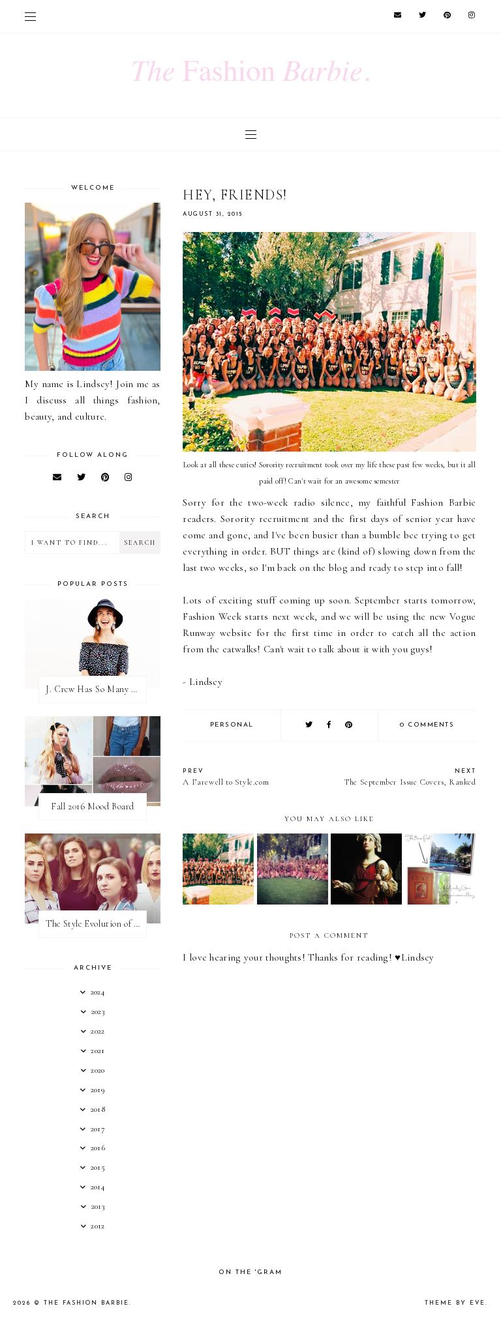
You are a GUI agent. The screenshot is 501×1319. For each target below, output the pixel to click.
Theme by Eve (455, 1303)
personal (232, 725)
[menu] (30, 16)
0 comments (427, 725)
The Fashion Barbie (86, 1303)
